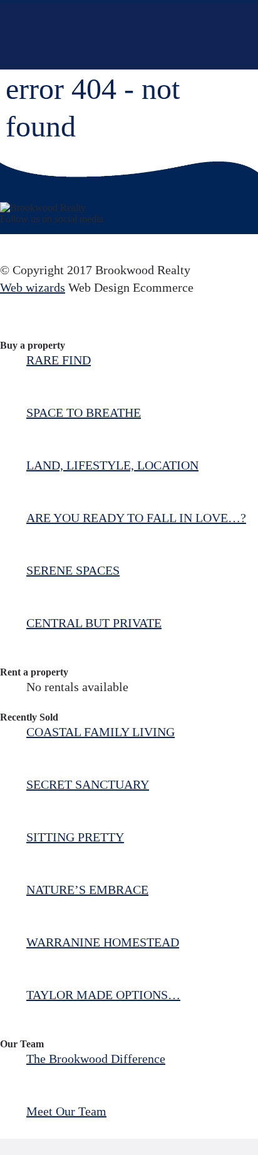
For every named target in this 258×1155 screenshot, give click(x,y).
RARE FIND (58, 360)
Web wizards (32, 287)
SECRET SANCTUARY (87, 784)
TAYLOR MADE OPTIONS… (103, 995)
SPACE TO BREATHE (83, 412)
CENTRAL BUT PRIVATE (94, 623)
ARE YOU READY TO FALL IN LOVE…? (136, 518)
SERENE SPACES (73, 570)
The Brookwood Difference (95, 1058)
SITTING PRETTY (75, 837)
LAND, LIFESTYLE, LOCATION (112, 465)
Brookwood (104, 37)
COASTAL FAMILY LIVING (100, 732)
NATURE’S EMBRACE (87, 889)
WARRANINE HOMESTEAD (102, 942)
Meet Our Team (66, 1111)
